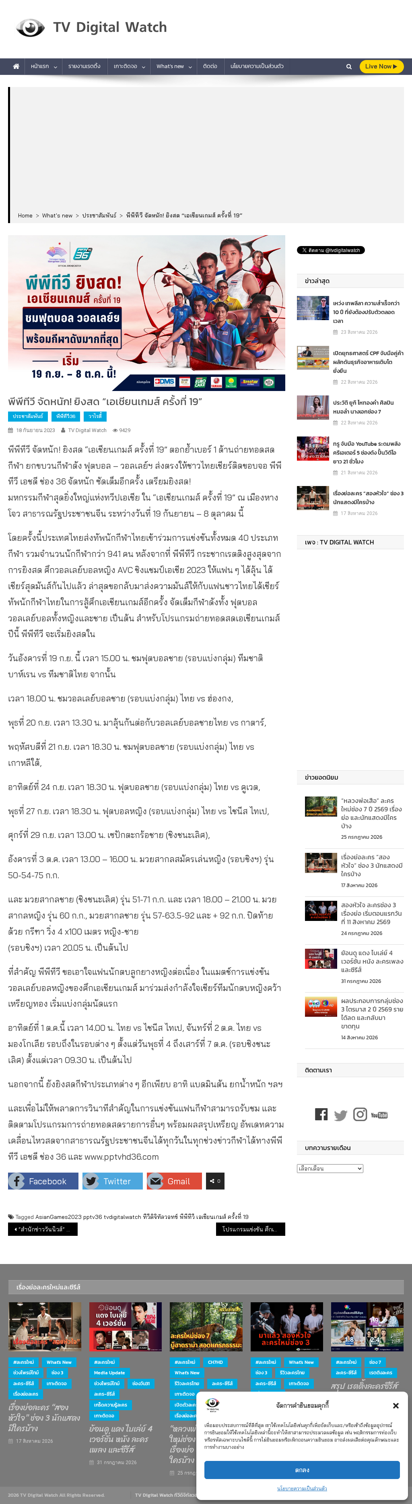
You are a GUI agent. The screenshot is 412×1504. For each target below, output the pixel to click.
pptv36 (92, 1217)
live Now (379, 66)
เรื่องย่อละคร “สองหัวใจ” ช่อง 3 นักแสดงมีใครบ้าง (368, 498)
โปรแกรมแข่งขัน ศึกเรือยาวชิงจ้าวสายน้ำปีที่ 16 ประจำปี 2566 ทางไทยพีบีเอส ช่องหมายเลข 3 (253, 1229)
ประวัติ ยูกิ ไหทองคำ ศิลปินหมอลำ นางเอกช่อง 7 (363, 407)
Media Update (109, 1372)
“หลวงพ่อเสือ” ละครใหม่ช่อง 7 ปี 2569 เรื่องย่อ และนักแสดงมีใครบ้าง (371, 813)
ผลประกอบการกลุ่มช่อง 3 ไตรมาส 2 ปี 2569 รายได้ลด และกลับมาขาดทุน (372, 1013)
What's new (59, 1362)
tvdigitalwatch (122, 1217)
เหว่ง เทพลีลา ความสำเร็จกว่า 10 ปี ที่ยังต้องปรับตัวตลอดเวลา (366, 312)
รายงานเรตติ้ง (84, 66)
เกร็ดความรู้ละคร (110, 1405)
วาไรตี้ (95, 416)
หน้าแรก (40, 66)
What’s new (170, 66)
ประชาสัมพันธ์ (28, 416)
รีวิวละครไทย (187, 1383)
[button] (396, 1406)
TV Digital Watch (87, 430)
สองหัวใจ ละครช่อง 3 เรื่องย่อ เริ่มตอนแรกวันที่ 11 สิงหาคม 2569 (371, 913)
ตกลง (302, 1470)
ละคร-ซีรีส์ (23, 1383)
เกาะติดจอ (125, 66)
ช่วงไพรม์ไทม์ (26, 1372)
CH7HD (215, 1362)
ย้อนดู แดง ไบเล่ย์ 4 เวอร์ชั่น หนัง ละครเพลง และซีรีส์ (372, 961)
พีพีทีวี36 (65, 416)
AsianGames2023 (58, 1217)
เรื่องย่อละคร (25, 1394)
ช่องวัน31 (141, 1383)
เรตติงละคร (380, 1372)
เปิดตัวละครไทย (190, 1405)
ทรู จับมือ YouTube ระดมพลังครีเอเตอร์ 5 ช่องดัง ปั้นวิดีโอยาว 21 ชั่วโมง (366, 453)
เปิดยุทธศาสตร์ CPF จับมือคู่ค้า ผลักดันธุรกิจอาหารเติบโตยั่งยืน (368, 362)
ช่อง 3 (57, 1372)
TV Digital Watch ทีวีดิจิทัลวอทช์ (169, 1495)
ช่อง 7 (375, 1362)
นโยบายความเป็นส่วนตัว (302, 1488)
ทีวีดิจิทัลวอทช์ (160, 1217)
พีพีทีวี (187, 1217)
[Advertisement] (207, 149)
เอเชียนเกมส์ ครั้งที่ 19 (222, 1217)
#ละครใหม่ (23, 1362)
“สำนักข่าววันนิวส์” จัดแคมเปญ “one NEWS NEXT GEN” (48, 1229)
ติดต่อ (210, 66)
